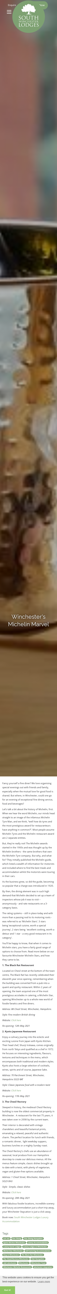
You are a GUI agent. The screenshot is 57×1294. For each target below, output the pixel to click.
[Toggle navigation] (9, 11)
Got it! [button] (7, 1290)
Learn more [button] (44, 1281)
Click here (16, 1020)
